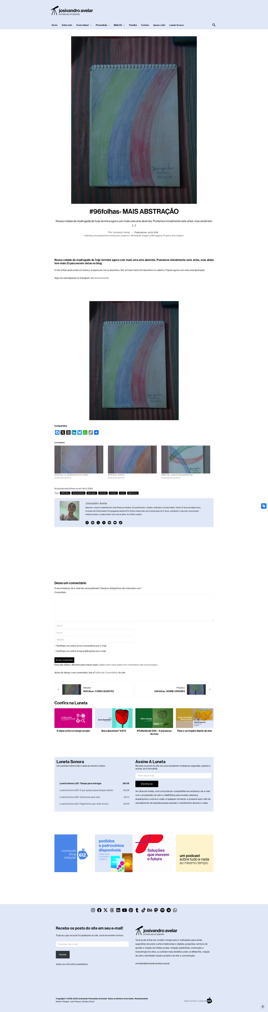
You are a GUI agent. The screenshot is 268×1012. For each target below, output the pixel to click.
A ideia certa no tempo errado (73, 730)
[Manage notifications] (263, 1006)
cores (122, 493)
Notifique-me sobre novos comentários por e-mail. (82, 645)
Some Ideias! (82, 25)
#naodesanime (102, 235)
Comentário (60, 592)
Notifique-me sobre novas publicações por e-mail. (81, 651)
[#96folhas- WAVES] (133, 459)
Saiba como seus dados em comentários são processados (128, 664)
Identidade (136, 235)
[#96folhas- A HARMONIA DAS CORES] (79, 459)
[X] (98, 522)
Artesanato (114, 235)
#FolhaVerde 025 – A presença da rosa (154, 732)
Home (55, 25)
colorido (113, 493)
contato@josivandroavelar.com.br (152, 963)
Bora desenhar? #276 (113, 730)
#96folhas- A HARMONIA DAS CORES (71, 475)
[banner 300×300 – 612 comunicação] (73, 853)
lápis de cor (133, 493)
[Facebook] (92, 522)
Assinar (62, 954)
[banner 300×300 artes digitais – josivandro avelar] (114, 853)
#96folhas (89, 235)
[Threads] (104, 522)
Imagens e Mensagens (152, 235)
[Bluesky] (109, 522)
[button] (90, 25)
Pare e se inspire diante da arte (194, 730)
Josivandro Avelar (121, 232)
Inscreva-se (147, 784)
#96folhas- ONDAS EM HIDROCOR (177, 475)
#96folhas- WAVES (116, 475)
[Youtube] (115, 522)
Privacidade (101, 25)
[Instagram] (87, 522)
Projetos (167, 235)
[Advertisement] (165, 10)
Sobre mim (67, 25)
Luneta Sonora (176, 25)
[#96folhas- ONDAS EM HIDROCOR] (186, 459)
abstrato (103, 493)
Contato (145, 25)
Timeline (133, 25)
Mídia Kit (118, 25)
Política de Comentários (106, 672)
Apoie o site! (159, 25)
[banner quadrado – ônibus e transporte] (154, 853)
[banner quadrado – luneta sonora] (195, 853)
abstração (92, 493)
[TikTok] (120, 522)
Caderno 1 (125, 235)
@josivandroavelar (100, 278)
